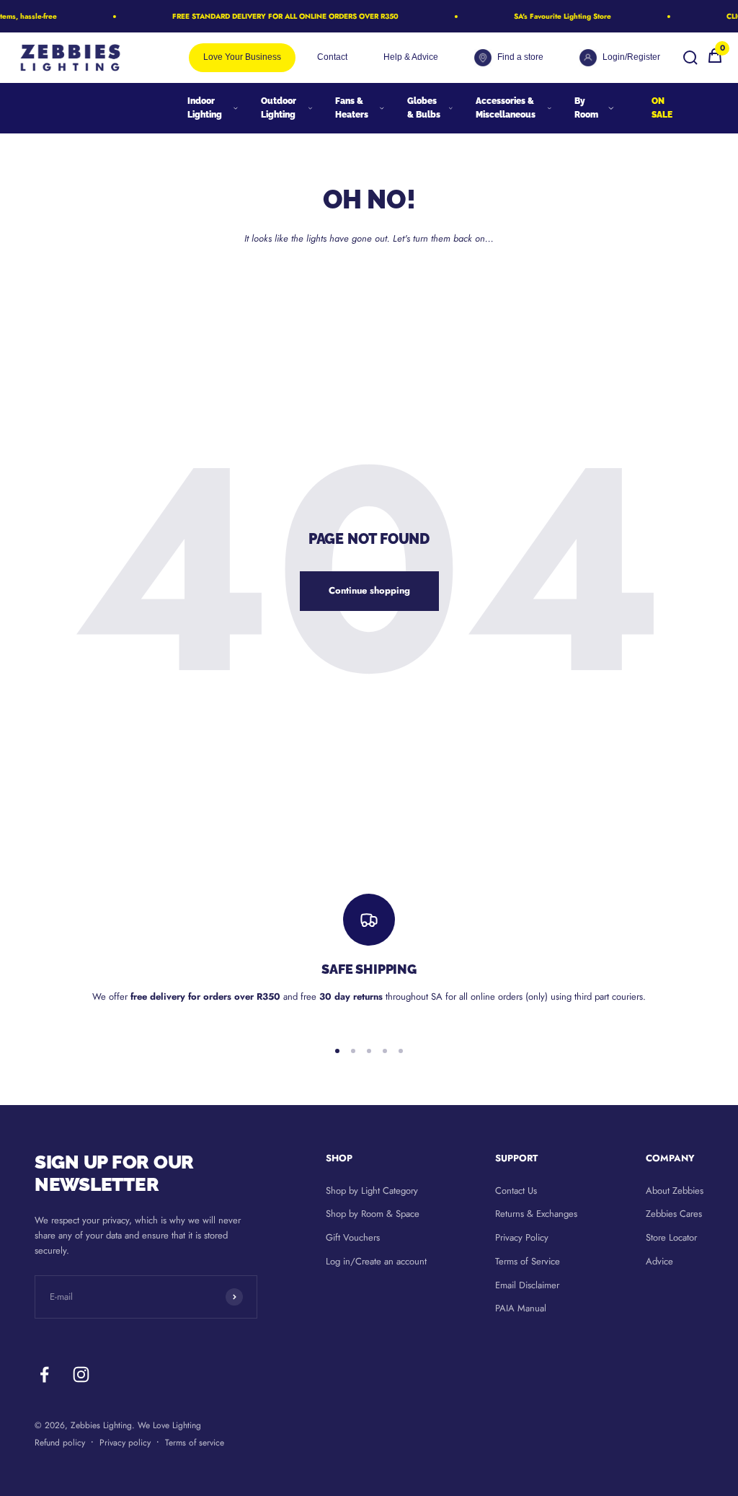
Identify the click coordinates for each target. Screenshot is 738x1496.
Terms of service (194, 1442)
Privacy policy (125, 1442)
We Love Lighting (169, 1425)
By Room (586, 108)
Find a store (520, 57)
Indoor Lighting (204, 108)
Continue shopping (369, 590)
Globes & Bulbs (423, 108)
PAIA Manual (520, 1308)
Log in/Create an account (376, 1261)
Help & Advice (410, 57)
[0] (715, 61)
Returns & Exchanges (536, 1213)
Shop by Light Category (372, 1190)
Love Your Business (242, 57)
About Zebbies (674, 1190)
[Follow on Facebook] (44, 1374)
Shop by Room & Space (372, 1213)
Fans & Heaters (351, 108)
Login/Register (631, 57)
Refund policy (60, 1442)
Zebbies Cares (674, 1213)
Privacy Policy (521, 1237)
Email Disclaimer (527, 1285)
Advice (659, 1261)
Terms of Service (527, 1261)
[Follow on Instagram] (81, 1374)
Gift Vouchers (353, 1237)
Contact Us (516, 1190)
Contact (332, 57)
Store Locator (671, 1237)
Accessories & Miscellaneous (505, 108)
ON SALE (662, 108)
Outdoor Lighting (278, 108)
